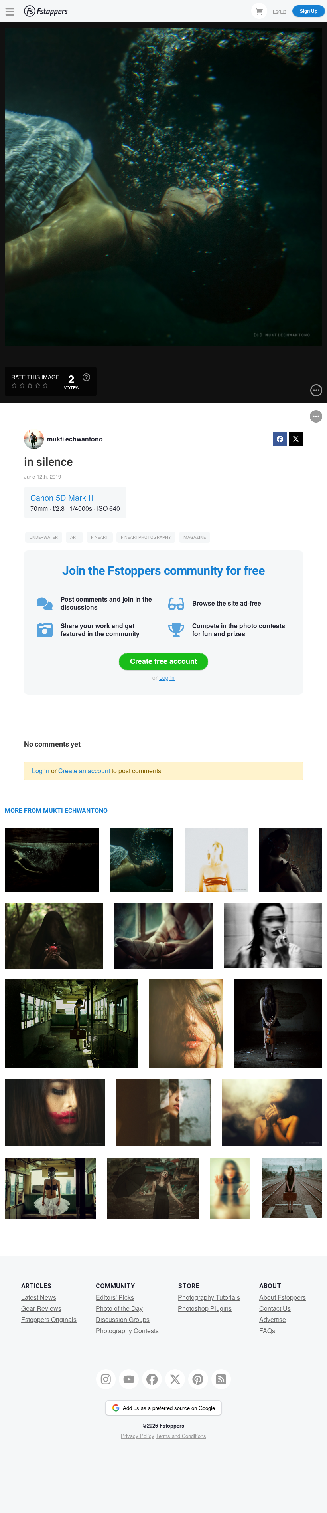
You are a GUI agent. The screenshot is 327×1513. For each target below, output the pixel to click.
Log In (279, 10)
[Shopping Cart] (259, 11)
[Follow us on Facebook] (152, 1379)
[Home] (46, 11)
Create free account (163, 661)
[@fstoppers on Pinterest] (198, 1379)
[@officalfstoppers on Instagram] (106, 1379)
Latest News (38, 1297)
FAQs (267, 1330)
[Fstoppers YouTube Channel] (129, 1379)
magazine (194, 537)
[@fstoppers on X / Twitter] (175, 1379)
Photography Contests (127, 1330)
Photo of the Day (119, 1308)
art (74, 537)
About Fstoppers (282, 1297)
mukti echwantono (75, 438)
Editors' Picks (115, 1297)
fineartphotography (146, 537)
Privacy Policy (137, 1436)
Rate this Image (35, 377)
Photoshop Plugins (205, 1308)
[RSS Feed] (221, 1379)
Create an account (84, 770)
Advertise (272, 1319)
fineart (99, 537)
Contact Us (275, 1308)
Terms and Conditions (181, 1436)
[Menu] (10, 11)
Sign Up (308, 10)
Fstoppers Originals (49, 1319)
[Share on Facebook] (280, 439)
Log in (167, 677)
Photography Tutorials (209, 1297)
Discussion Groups (123, 1319)
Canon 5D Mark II (61, 497)
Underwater (44, 537)
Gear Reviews (41, 1308)
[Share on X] (296, 439)
